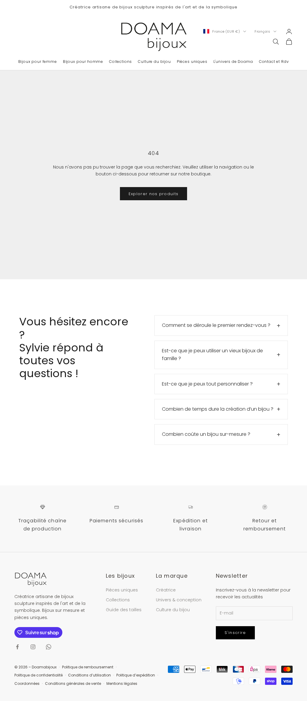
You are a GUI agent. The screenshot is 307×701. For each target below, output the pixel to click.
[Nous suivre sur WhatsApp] (49, 647)
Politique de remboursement (87, 667)
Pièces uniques (192, 61)
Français (262, 31)
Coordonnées (27, 683)
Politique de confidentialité (38, 675)
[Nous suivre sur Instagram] (33, 647)
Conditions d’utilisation (89, 675)
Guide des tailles (124, 610)
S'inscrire (235, 632)
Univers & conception (178, 600)
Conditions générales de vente (73, 683)
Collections (120, 61)
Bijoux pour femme (37, 61)
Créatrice (166, 590)
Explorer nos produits (153, 194)
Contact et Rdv (274, 61)
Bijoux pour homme (83, 61)
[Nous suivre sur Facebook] (17, 647)
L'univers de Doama (233, 61)
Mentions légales (121, 683)
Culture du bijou (154, 61)
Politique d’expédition (135, 675)
